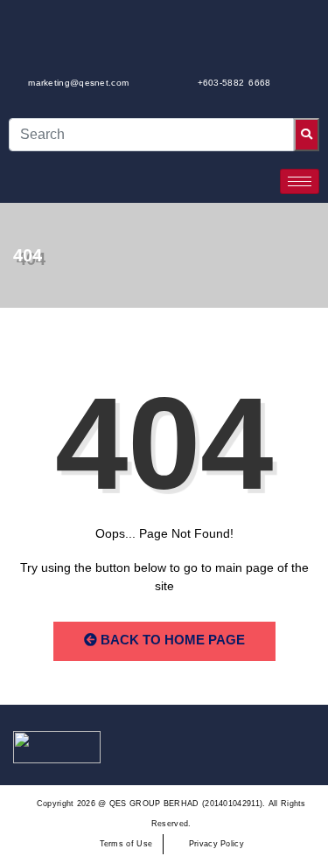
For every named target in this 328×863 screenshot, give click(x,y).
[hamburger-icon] (299, 181)
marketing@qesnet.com (78, 82)
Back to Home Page (171, 639)
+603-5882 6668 (234, 82)
